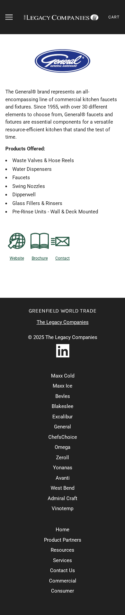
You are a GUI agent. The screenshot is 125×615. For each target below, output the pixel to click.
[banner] (61, 17)
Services (62, 560)
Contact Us (62, 570)
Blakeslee (62, 406)
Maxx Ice (62, 386)
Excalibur (62, 417)
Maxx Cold (62, 376)
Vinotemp (62, 508)
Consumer (62, 591)
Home (62, 530)
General (62, 427)
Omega (62, 447)
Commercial (62, 581)
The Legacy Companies (63, 322)
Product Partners (62, 540)
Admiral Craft (62, 498)
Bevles (62, 396)
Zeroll (62, 458)
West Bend (62, 488)
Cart (114, 16)
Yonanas (62, 468)
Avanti (63, 478)
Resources (62, 550)
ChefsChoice (62, 437)
